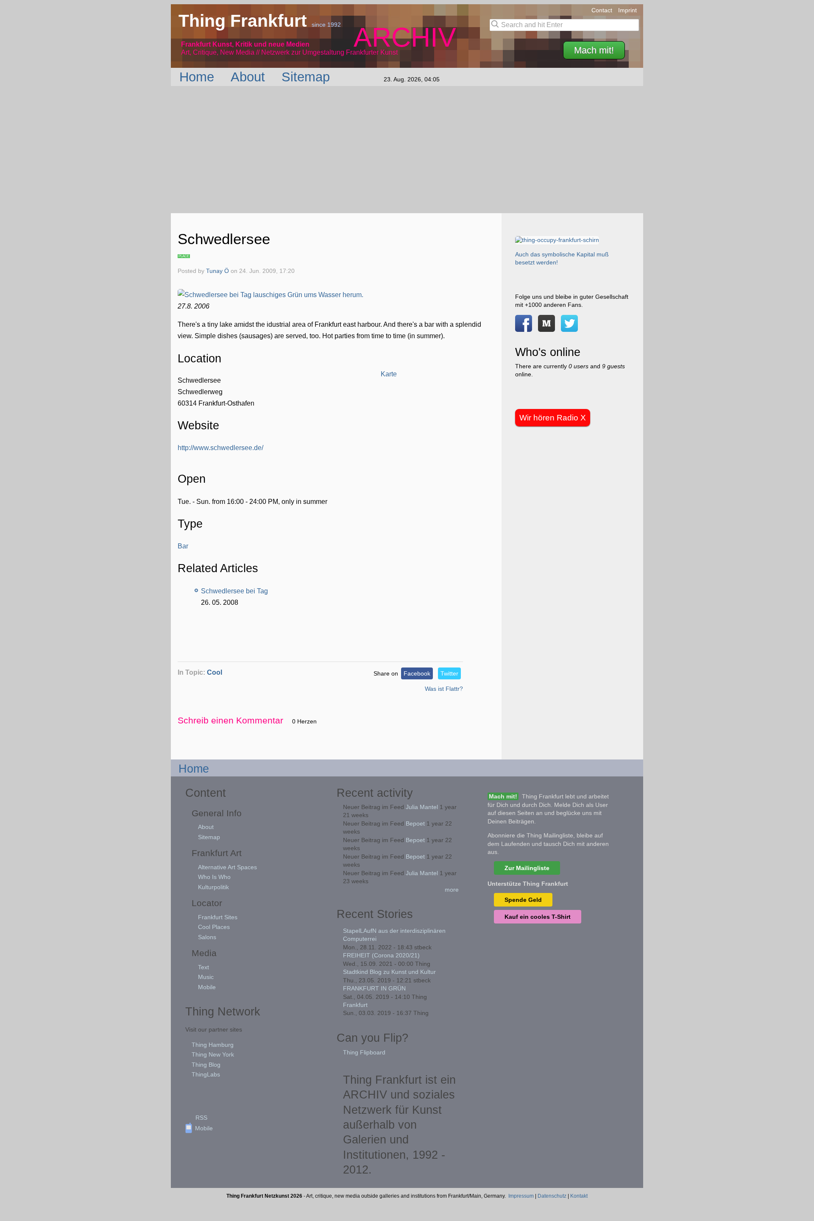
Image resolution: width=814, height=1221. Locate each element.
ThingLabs (206, 1074)
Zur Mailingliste (527, 868)
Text (203, 967)
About (250, 77)
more (452, 889)
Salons (207, 937)
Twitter (449, 673)
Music (206, 976)
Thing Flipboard (364, 1052)
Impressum (521, 1196)
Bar (183, 546)
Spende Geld (523, 899)
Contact (601, 10)
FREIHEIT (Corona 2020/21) (381, 955)
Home (198, 77)
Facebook (417, 673)
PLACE (183, 256)
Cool (214, 672)
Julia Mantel (422, 807)
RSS (201, 1117)
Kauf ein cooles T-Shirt (538, 916)
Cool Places (214, 926)
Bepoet (415, 823)
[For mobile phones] (546, 327)
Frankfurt (355, 1004)
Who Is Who (214, 876)
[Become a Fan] (523, 327)
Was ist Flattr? (444, 688)
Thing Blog (206, 1064)
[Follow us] (569, 327)
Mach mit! (594, 50)
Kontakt (579, 1196)
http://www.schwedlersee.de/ (220, 447)
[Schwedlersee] (270, 294)
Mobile (207, 987)
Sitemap (308, 77)
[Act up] (557, 239)
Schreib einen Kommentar (230, 720)
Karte (389, 374)
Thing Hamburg (213, 1044)
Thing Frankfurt (245, 21)
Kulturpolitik (213, 887)
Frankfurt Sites (217, 917)
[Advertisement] (407, 149)
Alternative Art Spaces (227, 867)
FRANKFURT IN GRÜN (374, 988)
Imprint (627, 10)
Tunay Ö (217, 271)
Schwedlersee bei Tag (234, 591)
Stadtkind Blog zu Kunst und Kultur (389, 971)
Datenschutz (552, 1196)
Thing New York (213, 1054)
